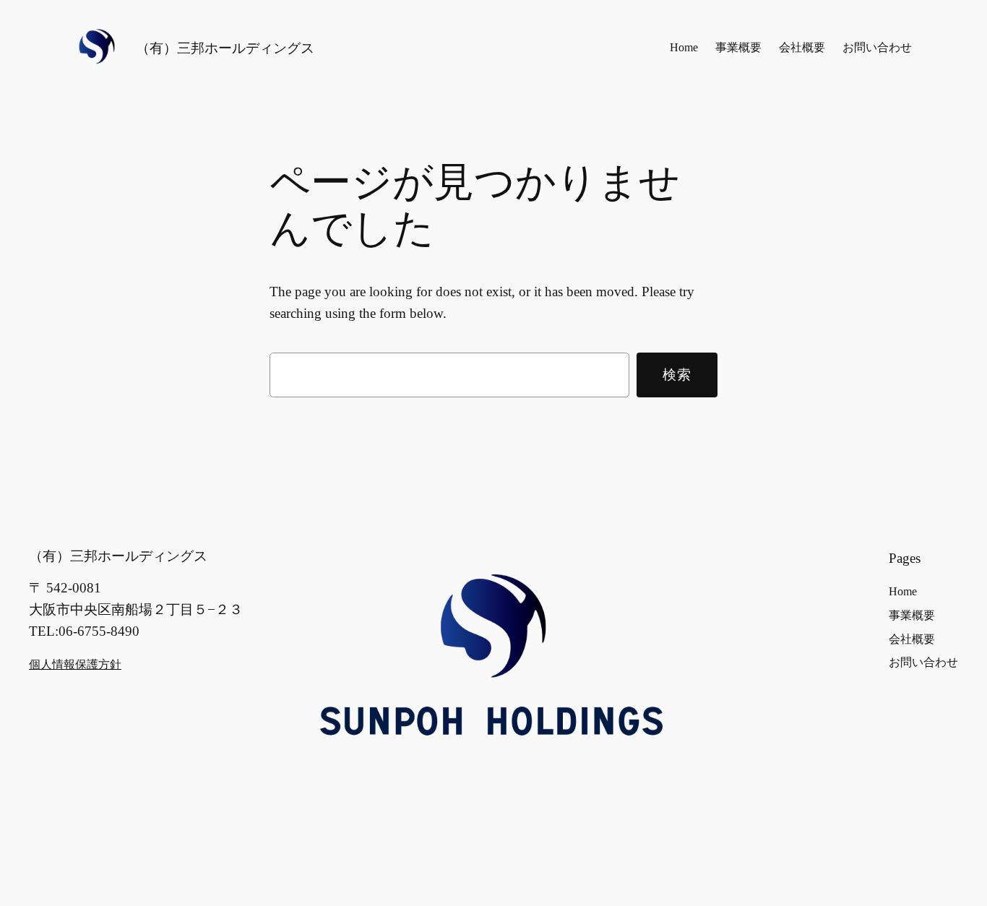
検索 (677, 374)
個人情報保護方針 (75, 664)
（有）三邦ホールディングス (225, 48)
